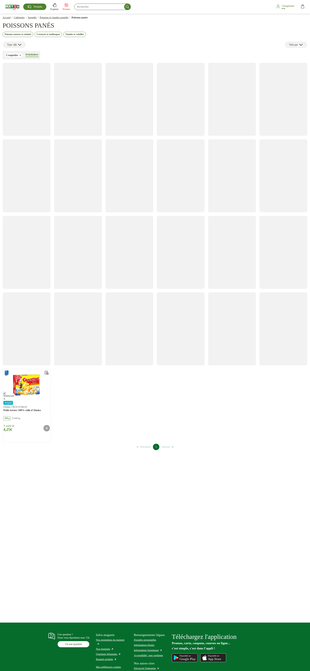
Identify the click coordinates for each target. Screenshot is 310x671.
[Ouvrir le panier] (303, 7)
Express (54, 9)
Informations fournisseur (148, 650)
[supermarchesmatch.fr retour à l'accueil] (12, 7)
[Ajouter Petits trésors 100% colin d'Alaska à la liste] (46, 373)
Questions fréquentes (108, 654)
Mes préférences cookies (108, 667)
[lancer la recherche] (127, 7)
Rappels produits (106, 659)
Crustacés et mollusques (48, 34)
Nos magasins (105, 649)
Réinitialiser (32, 54)
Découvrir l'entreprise (146, 668)
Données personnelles (145, 640)
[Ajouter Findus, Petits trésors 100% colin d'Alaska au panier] (46, 428)
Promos (66, 9)
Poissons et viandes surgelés (54, 17)
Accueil (6, 17)
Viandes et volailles (74, 34)
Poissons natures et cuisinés (18, 34)
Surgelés (32, 17)
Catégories (19, 17)
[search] (102, 7)
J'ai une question (73, 644)
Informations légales (144, 645)
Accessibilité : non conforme (148, 655)
